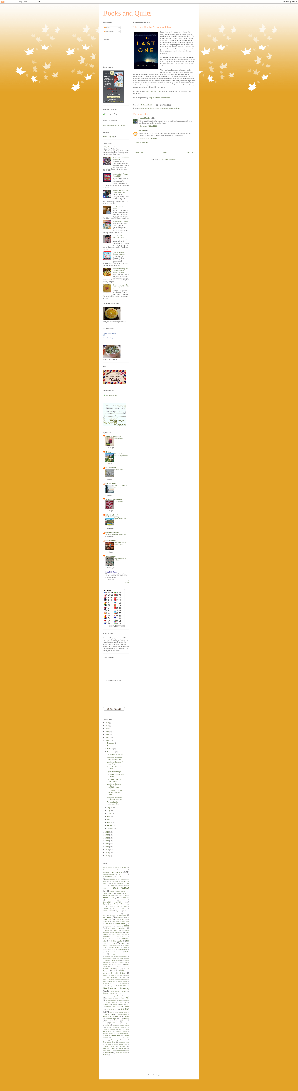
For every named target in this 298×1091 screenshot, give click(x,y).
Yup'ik (127, 1050)
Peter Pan (122, 1002)
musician (106, 983)
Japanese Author (108, 968)
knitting (121, 971)
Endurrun (106, 930)
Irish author (117, 964)
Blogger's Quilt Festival (120, 221)
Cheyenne (116, 908)
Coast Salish (116, 913)
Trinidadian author (124, 1042)
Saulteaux (124, 1021)
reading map (109, 1014)
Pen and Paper (110, 483)
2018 (107, 734)
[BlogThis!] (163, 105)
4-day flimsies (118, 501)
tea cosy (114, 1040)
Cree (127, 917)
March (109, 822)
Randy (111, 1012)
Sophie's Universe (109, 1029)
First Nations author (115, 941)
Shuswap (120, 1025)
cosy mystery (107, 917)
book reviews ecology (118, 891)
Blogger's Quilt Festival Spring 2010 (120, 175)
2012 (107, 841)
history (107, 960)
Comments (110, 31)
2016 (107, 740)
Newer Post (139, 152)
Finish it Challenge (122, 936)
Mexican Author (108, 979)
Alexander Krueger (109, 869)
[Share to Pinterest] (170, 105)
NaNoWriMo (122, 985)
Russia (108, 1021)
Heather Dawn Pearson (109, 333)
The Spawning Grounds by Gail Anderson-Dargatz (114, 792)
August (110, 808)
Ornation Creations (111, 1000)
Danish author (125, 921)
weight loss (123, 1048)
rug (121, 1018)
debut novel (164, 108)
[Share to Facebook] (168, 105)
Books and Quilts (127, 13)
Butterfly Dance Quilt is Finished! (115, 534)
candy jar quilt (114, 906)
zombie (105, 1054)
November (111, 746)
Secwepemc (126, 1023)
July (109, 810)
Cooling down (118, 470)
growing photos (114, 954)
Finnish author (107, 939)
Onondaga (109, 998)
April (109, 819)
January (110, 828)
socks (127, 1025)
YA (113, 1050)
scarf (104, 1023)
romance (126, 1016)
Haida (106, 956)
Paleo (120, 1000)
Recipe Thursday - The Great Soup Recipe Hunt (121, 286)
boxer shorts (123, 895)
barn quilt (120, 879)
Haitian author (123, 956)
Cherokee (106, 908)
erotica (116, 930)
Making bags (118, 438)
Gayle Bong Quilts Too (113, 499)
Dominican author (108, 926)
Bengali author (114, 881)
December (111, 743)
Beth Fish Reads (111, 572)
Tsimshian (108, 1044)
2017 (107, 737)
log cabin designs (118, 973)
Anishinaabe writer (109, 874)
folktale (105, 945)
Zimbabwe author (121, 1052)
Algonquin (123, 869)
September (111, 752)
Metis (124, 977)
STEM (106, 1035)
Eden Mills (111, 928)
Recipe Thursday (110, 1016)
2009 (107, 850)
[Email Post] (157, 105)
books (119, 893)
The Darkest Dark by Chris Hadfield (114, 780)
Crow (117, 919)
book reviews (154, 108)
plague (115, 1004)
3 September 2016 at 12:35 (148, 126)
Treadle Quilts (110, 556)
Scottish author (115, 1023)
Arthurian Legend (122, 874)
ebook (126, 926)
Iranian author (107, 964)
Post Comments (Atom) (169, 159)
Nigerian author (108, 993)
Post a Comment (142, 143)
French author (114, 947)
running (126, 1019)
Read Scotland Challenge (122, 1012)
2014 (107, 835)
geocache (112, 949)
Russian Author (116, 1021)
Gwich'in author (125, 954)
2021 (107, 726)
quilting (125, 1009)
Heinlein (127, 958)
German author (122, 949)
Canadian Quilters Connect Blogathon (119, 253)
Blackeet (113, 885)
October (110, 749)
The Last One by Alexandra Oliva (113, 803)
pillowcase (106, 1004)
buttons (123, 900)
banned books (110, 879)
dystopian (118, 926)
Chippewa (118, 911)
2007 (107, 856)
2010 (107, 847)
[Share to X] (165, 105)
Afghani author (107, 867)
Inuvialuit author (122, 962)
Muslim (105, 985)
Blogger (158, 1075)
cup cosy (124, 919)
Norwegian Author (115, 996)
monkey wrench (122, 981)
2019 (107, 731)
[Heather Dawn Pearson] (104, 336)
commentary (113, 915)
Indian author (116, 960)
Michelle (142, 130)
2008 (107, 853)
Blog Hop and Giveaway (112, 147)
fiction (112, 936)
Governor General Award (115, 951)
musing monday (115, 983)
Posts (108, 28)
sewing (107, 1025)
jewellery (119, 968)
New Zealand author (118, 991)
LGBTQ (105, 973)
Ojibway (126, 996)
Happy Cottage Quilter (113, 436)
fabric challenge (116, 932)
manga (112, 975)
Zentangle (108, 1052)
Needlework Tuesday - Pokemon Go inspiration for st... (114, 786)
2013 (107, 838)
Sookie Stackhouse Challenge (116, 1027)
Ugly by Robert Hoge (114, 772)
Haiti (116, 956)
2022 (107, 723)
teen (124, 1040)
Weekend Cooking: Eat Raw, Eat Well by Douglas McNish (120, 270)
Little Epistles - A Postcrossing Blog (112, 516)
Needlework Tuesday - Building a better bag (114, 798)
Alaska (124, 867)
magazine (105, 975)
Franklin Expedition (115, 945)
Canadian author (112, 902)
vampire (122, 1046)
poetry (127, 1004)
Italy (112, 966)
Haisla (111, 956)
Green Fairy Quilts (112, 532)
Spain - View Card (120, 519)
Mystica (108, 452)
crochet (108, 919)
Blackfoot (121, 885)
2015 (107, 832)
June (109, 813)
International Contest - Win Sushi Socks (120, 237)
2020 (107, 728)
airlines (117, 867)
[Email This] (161, 105)
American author (144, 108)
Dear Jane (108, 923)
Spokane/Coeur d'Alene (122, 1033)
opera (116, 998)
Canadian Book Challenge (116, 904)
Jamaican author (122, 966)
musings (124, 983)
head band (120, 958)
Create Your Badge (108, 337)
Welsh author (106, 1050)
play (121, 1004)
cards (125, 906)
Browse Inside (124, 898)
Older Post (189, 152)
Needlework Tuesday (116, 988)
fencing (105, 936)
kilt (114, 971)
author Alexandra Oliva (153, 91)
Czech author (115, 921)
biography (120, 883)
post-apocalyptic (174, 108)
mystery (112, 985)
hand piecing (106, 958)
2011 (107, 844)
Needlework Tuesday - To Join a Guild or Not (115, 758)
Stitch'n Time (115, 1036)
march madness (111, 977)
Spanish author (108, 1033)
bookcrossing (107, 893)
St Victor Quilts (111, 468)
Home (164, 152)
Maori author (120, 975)
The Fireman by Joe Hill (115, 754)
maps (127, 975)
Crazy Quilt (119, 917)
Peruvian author (110, 1002)
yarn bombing (120, 1050)
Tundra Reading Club (120, 1044)
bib (112, 883)
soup (120, 1029)
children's (124, 908)
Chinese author (108, 911)
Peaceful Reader (144, 118)
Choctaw (107, 913)
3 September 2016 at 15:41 (148, 138)
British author (108, 898)
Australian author (123, 877)
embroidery (121, 928)
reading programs (122, 1014)
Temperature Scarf (109, 1042)
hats (113, 958)
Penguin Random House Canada (159, 98)
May (109, 816)
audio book (107, 877)
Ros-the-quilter (110, 540)
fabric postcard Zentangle (119, 934)
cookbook (122, 915)
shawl (114, 1025)
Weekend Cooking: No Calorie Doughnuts (120, 191)
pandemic (126, 1000)
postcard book (111, 1009)
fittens (123, 943)
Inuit (113, 962)
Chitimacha (126, 911)
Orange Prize (125, 998)
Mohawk (112, 981)
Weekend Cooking (109, 1048)
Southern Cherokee (121, 1031)
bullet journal (111, 900)
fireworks (116, 939)
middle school (119, 979)
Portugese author (110, 1006)
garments (105, 949)
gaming (125, 947)
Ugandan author (109, 1046)
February (110, 825)
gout (104, 951)
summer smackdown (117, 1038)
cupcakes (106, 921)
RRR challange (110, 1019)
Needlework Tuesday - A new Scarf (115, 763)
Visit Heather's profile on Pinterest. (114, 125)
